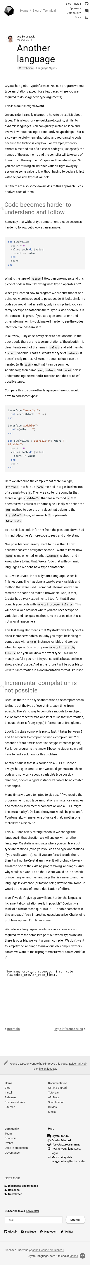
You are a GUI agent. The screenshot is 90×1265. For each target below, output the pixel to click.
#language (41, 68)
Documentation (57, 1083)
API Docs (54, 1097)
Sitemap (10, 1107)
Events (9, 1143)
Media (52, 1111)
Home (24, 10)
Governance (12, 1152)
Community (74, 12)
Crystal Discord (61, 1140)
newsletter (32, 1211)
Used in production (16, 1147)
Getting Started (57, 1087)
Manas (73, 1256)
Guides (52, 1107)
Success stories (15, 1102)
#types (53, 68)
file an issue (46, 1068)
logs (54, 1153)
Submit (75, 1219)
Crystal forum (60, 1136)
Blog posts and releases (23, 1185)
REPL (59, 763)
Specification (56, 1102)
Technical (49, 10)
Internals (13, 1029)
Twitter (68, 1231)
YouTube (30, 1231)
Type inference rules (68, 1029)
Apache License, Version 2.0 (46, 1250)
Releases (10, 1097)
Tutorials (53, 1092)
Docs (78, 17)
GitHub (12, 1231)
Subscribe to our (22, 1211)
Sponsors (75, 8)
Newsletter (15, 1194)
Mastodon (50, 1231)
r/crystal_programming (66, 1144)
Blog (36, 10)
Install (77, 3)
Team (8, 1133)
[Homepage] (9, 10)
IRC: (62, 1148)
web (77, 1148)
